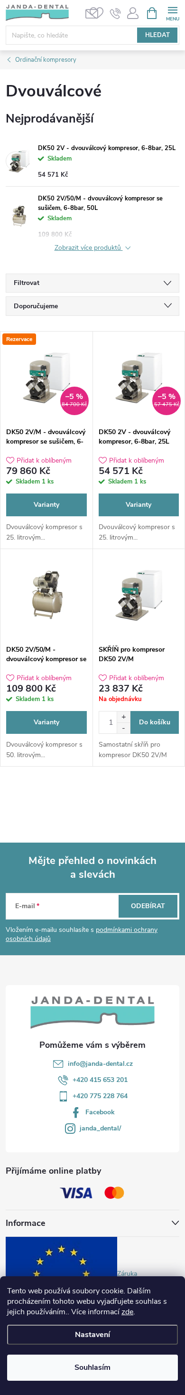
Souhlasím (92, 1367)
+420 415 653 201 (100, 1079)
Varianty (46, 504)
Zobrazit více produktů (89, 248)
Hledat (157, 35)
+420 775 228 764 (100, 1096)
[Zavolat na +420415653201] (115, 13)
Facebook (100, 1112)
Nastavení (92, 1334)
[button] (123, 717)
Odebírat (148, 906)
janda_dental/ (100, 1128)
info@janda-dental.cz (100, 1063)
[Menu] (172, 12)
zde (127, 1312)
